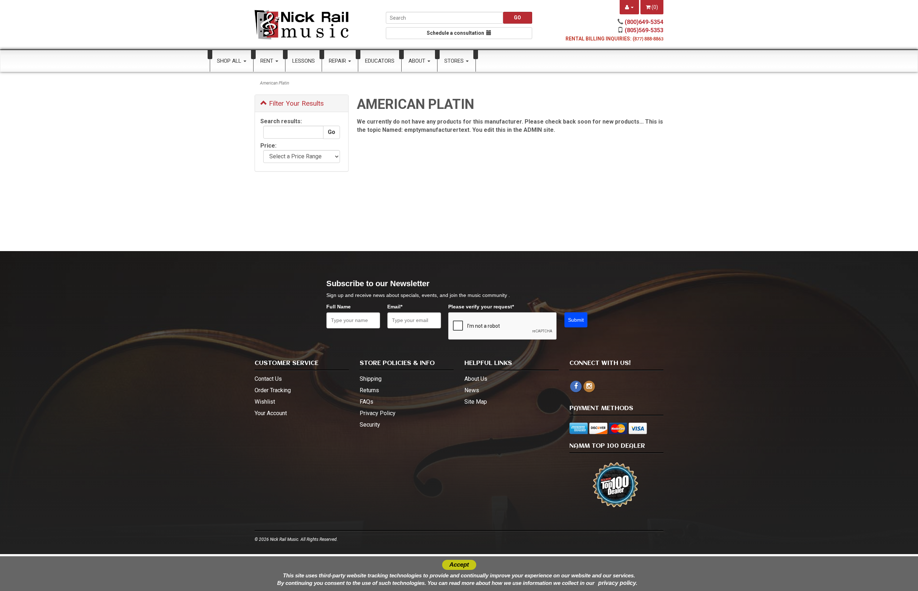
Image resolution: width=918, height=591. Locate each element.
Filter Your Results (295, 103)
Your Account (271, 413)
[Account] (629, 7)
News (471, 390)
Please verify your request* (481, 306)
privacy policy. (617, 583)
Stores (454, 61)
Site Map (475, 401)
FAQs (366, 401)
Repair (338, 61)
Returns (369, 390)
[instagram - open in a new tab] (589, 386)
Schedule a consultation (456, 33)
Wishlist (265, 401)
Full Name (338, 306)
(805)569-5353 (644, 30)
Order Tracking (273, 390)
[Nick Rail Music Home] (302, 24)
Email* (394, 306)
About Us (475, 378)
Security (370, 424)
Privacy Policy (378, 413)
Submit (576, 320)
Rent (267, 61)
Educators (379, 61)
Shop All (230, 61)
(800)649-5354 (644, 22)
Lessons (303, 61)
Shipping (371, 378)
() (654, 7)
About (417, 61)
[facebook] (575, 386)
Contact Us (268, 378)
